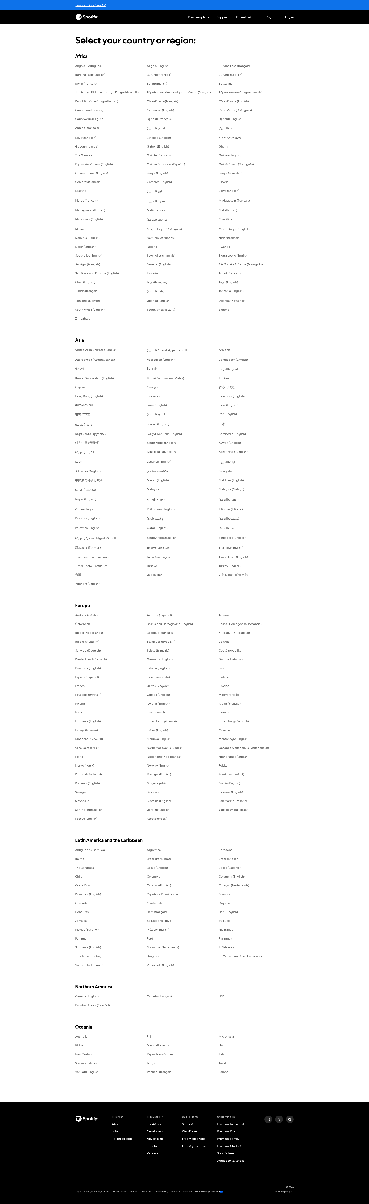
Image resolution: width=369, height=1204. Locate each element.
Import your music (194, 1146)
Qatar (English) (157, 528)
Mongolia (225, 471)
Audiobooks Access (230, 1160)
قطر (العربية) (226, 528)
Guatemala (155, 903)
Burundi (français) (159, 75)
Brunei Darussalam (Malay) (165, 378)
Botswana (226, 83)
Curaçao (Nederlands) (234, 885)
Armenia (225, 350)
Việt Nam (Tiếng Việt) (233, 574)
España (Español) (87, 677)
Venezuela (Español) (89, 965)
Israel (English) (157, 405)
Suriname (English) (88, 947)
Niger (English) (85, 246)
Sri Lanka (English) (88, 471)
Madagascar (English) (90, 210)
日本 (222, 424)
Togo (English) (228, 282)
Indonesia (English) (232, 396)
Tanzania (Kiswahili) (88, 301)
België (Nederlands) (89, 633)
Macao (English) (158, 480)
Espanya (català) (158, 677)
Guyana (224, 903)
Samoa (223, 1072)
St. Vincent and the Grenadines (240, 956)
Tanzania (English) (231, 291)
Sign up (272, 17)
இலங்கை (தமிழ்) (157, 471)
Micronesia (226, 1036)
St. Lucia (224, 921)
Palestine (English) (87, 528)
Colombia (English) (232, 876)
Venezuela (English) (160, 965)
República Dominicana (162, 894)
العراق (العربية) (156, 414)
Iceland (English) (158, 703)
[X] (279, 1119)
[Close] (291, 5)
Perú (150, 938)
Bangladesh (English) (233, 359)
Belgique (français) (160, 633)
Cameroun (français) (89, 110)
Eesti (222, 668)
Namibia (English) (87, 238)
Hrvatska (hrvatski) (88, 695)
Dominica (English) (88, 894)
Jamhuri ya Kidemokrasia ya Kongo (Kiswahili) (107, 92)
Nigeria (152, 246)
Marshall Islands (158, 1045)
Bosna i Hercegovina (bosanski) (240, 624)
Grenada (81, 903)
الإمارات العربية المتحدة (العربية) (167, 350)
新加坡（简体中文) (88, 547)
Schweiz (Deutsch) (88, 650)
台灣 (78, 574)
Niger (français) (229, 238)
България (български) (234, 633)
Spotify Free (225, 1153)
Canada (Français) (159, 996)
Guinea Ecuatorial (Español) (166, 164)
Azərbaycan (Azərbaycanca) (95, 359)
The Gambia (83, 155)
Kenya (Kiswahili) (230, 173)
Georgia (152, 387)
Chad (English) (85, 282)
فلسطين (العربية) (229, 518)
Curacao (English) (159, 885)
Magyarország (229, 695)
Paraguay (225, 938)
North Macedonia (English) (165, 748)
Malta (79, 756)
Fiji (149, 1036)
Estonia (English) (158, 668)
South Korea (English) (161, 443)
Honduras (82, 912)
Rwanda (224, 246)
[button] (199, 17)
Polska (223, 765)
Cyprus (80, 387)
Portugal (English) (159, 774)
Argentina (154, 850)
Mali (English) (228, 210)
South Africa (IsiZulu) (161, 309)
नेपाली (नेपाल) (156, 499)
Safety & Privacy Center (96, 1191)
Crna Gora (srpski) (87, 748)
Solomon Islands (86, 1063)
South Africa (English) (90, 309)
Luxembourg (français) (162, 721)
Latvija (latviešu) (86, 730)
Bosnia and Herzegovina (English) (170, 624)
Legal (78, 1191)
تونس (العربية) (156, 291)
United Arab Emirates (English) (96, 350)
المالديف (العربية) (85, 489)
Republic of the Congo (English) (96, 101)
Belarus (224, 641)
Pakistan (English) (87, 518)
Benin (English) (157, 83)
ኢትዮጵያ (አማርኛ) (230, 137)
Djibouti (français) (159, 119)
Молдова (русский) (89, 739)
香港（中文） (228, 387)
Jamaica (81, 921)
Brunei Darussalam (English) (94, 378)
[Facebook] (290, 1119)
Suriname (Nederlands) (163, 947)
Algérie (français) (87, 128)
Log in (289, 17)
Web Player (190, 1131)
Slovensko (82, 801)
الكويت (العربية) (85, 452)
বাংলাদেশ (79, 368)
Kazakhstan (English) (233, 452)
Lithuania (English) (88, 721)
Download (243, 17)
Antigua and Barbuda (90, 850)
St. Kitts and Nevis (159, 921)
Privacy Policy (119, 1191)
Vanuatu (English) (87, 1072)
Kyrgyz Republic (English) (164, 434)
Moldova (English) (159, 739)
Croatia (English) (158, 695)
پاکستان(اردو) (155, 518)
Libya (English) (229, 191)
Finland (224, 677)
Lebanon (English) (159, 461)
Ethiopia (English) (159, 137)
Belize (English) (157, 867)
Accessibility (161, 1191)
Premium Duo (226, 1131)
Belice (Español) (230, 867)
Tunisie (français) (86, 291)
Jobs (115, 1131)
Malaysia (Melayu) (231, 489)
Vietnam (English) (87, 584)
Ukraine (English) (158, 810)
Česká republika (230, 650)
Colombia (153, 876)
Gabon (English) (158, 146)
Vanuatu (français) (159, 1072)
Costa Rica (82, 885)
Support (223, 17)
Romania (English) (87, 783)
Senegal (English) (159, 264)
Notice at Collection (181, 1191)
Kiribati (80, 1045)
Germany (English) (160, 659)
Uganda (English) (158, 301)
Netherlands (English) (233, 756)
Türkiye (152, 566)
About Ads (146, 1191)
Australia (81, 1036)
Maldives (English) (231, 480)
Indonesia (153, 396)
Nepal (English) (85, 499)
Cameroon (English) (160, 110)
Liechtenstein (156, 712)
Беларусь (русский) (161, 641)
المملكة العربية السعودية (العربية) (95, 538)
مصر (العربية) (227, 128)
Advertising (155, 1138)
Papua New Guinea (160, 1054)
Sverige (80, 792)
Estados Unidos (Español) (91, 5)
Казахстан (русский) (161, 452)
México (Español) (87, 929)
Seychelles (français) (161, 255)
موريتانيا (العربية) (157, 219)
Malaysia (153, 489)
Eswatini (153, 273)
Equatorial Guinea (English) (94, 164)
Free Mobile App (193, 1138)
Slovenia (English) (231, 792)
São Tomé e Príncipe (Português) (241, 264)
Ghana (223, 146)
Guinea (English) (230, 155)
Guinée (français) (159, 155)
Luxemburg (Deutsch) (234, 721)
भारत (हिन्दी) (82, 414)
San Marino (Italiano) (233, 801)
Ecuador (224, 894)
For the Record (122, 1138)
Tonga (151, 1063)
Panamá (80, 938)
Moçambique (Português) (164, 229)
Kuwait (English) (230, 443)
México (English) (158, 929)
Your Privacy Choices (206, 1191)
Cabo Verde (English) (89, 119)
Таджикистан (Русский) (92, 557)
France (80, 686)
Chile (78, 876)
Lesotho (80, 191)
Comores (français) (88, 182)
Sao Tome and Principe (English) (97, 273)
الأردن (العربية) (84, 424)
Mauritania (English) (89, 219)
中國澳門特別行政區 (89, 480)
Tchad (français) (230, 273)
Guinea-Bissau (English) (91, 173)
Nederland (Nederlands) (164, 756)
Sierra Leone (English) (233, 255)
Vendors (152, 1153)
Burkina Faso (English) (90, 75)
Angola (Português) (88, 66)
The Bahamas (84, 867)
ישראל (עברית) (84, 405)
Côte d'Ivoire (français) (162, 101)
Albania (224, 615)
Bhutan (224, 378)
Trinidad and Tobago (89, 956)
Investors (153, 1146)
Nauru (223, 1045)
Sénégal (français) (87, 264)
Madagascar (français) (234, 200)
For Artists (154, 1124)
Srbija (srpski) (156, 783)
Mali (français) (156, 210)
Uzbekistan (155, 574)
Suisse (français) (158, 650)
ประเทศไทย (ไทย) (158, 548)
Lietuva (224, 712)
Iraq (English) (228, 414)
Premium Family (228, 1138)
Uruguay (153, 956)
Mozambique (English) (234, 229)
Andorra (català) (86, 615)
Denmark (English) (88, 668)
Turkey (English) (230, 566)
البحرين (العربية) (229, 369)
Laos (78, 461)
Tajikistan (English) (159, 557)
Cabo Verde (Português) (235, 110)
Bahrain (152, 368)
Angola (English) (158, 66)
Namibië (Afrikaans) (161, 238)
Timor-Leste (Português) (91, 566)
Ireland (80, 703)
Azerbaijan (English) (161, 359)
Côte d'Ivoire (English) (234, 101)
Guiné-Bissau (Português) (236, 164)
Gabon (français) (86, 146)
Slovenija (153, 792)
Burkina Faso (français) (234, 66)
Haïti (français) (157, 912)
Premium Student (229, 1146)
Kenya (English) (157, 173)
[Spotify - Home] (87, 17)
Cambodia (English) (232, 434)
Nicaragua (226, 929)
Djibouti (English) (230, 119)
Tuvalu (223, 1063)
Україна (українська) (233, 810)
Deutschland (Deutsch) (91, 659)
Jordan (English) (158, 424)
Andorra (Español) (159, 615)
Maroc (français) (86, 200)
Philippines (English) (161, 509)
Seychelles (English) (88, 255)
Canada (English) (87, 996)
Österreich (82, 624)
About (116, 1124)
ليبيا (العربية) (154, 191)
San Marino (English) (89, 810)
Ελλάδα (224, 686)
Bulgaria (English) (87, 641)
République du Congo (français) (240, 92)
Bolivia (79, 859)
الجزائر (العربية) (156, 128)
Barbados (225, 850)
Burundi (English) (230, 75)
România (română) (231, 774)
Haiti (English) (228, 912)
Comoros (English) (159, 182)
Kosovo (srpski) (157, 818)
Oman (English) (85, 509)
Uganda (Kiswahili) (232, 301)
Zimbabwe (82, 318)
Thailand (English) (231, 547)
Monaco (224, 730)
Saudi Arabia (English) (162, 538)
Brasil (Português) (159, 859)
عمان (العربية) (227, 499)
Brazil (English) (229, 859)
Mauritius (225, 219)
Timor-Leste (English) (233, 557)
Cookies (133, 1191)
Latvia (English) (157, 730)
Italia (78, 712)
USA (222, 996)
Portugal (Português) (89, 774)
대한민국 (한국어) (87, 443)
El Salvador (226, 947)
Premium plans (198, 17)
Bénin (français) (86, 83)
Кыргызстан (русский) (91, 434)
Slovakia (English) (159, 801)
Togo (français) (157, 282)
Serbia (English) (229, 783)
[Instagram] (268, 1119)
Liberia (224, 182)
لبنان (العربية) (227, 462)
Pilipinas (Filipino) (231, 509)
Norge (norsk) (84, 765)
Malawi (80, 229)
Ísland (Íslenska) (230, 703)
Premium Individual (230, 1124)
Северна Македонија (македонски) (244, 748)
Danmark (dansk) (231, 659)
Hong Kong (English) (89, 396)
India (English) (228, 405)
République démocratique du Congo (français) (179, 92)
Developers (155, 1131)
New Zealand (84, 1054)
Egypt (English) (85, 137)
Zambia (224, 309)
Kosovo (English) (86, 818)
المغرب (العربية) (156, 201)
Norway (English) (158, 765)
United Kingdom (158, 686)
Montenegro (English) (233, 739)
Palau (222, 1054)
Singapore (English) (232, 538)
